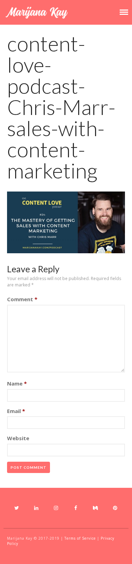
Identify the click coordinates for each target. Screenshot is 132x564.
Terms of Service (80, 538)
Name (17, 383)
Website (18, 438)
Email (16, 410)
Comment (22, 299)
